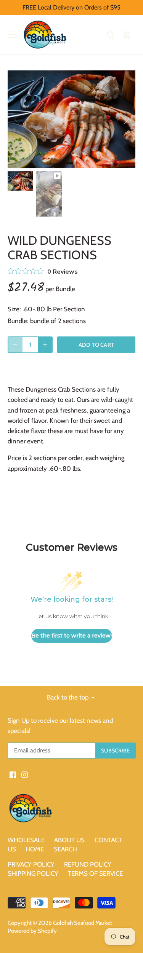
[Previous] (17, 119)
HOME (35, 849)
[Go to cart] (127, 34)
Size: (14, 309)
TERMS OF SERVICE (95, 873)
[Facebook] (13, 774)
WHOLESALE (26, 840)
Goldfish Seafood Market (82, 922)
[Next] (125, 119)
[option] (71, 119)
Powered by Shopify (32, 930)
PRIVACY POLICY (31, 864)
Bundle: (18, 321)
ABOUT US (69, 840)
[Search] (110, 34)
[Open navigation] (12, 35)
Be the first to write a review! (71, 635)
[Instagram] (24, 774)
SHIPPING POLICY (33, 873)
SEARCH (65, 849)
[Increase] (45, 345)
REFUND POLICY (87, 864)
